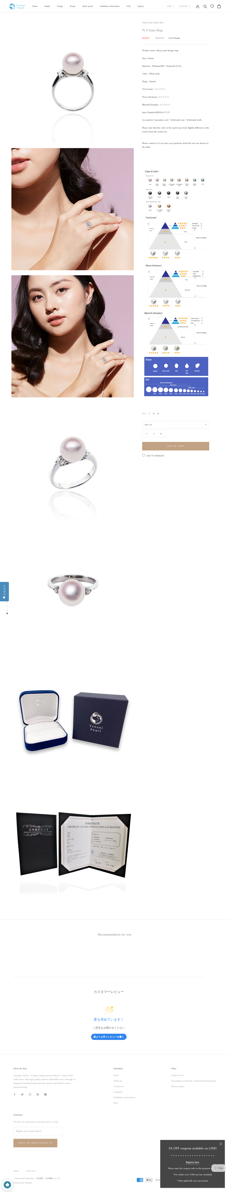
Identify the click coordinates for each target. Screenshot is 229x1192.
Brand (72, 6)
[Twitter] (154, 414)
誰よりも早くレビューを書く (109, 1036)
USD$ (169, 6)
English (183, 6)
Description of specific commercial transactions (193, 1081)
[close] (220, 1143)
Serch (116, 1075)
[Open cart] (219, 6)
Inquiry (140, 6)
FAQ (128, 6)
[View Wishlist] (212, 6)
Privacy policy (177, 1086)
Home (34, 6)
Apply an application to (35, 1143)
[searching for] (205, 6)
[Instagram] (30, 1094)
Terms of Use (177, 1075)
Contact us (118, 1086)
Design (60, 6)
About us (117, 1081)
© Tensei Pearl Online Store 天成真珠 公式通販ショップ (36, 1178)
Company (117, 1092)
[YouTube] (45, 1094)
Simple (47, 6)
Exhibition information (110, 6)
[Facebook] (149, 414)
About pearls (87, 6)
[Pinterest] (158, 414)
